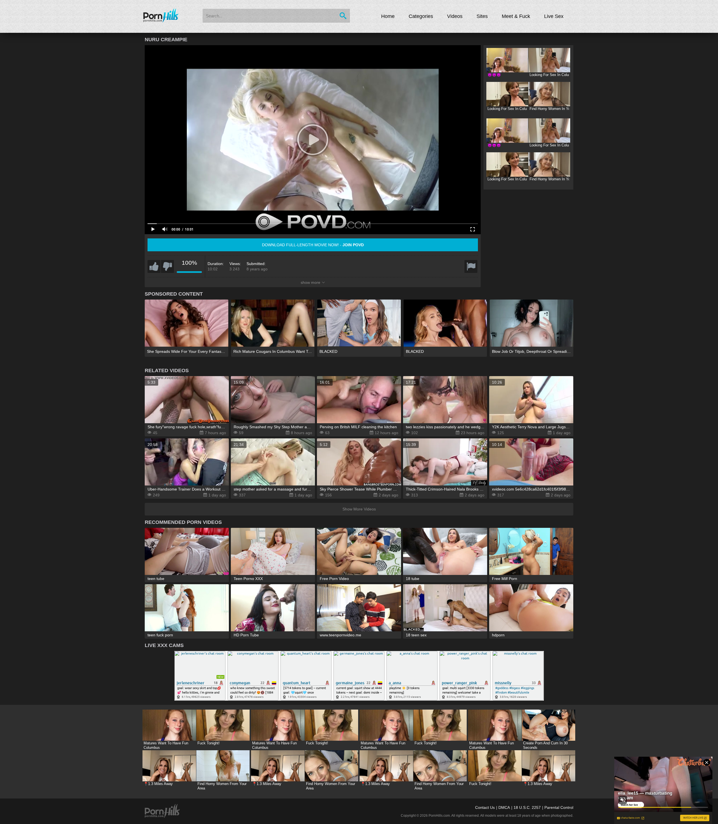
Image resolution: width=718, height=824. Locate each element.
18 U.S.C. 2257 (527, 807)
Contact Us (485, 807)
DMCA (504, 807)
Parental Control (558, 807)
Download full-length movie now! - (313, 245)
